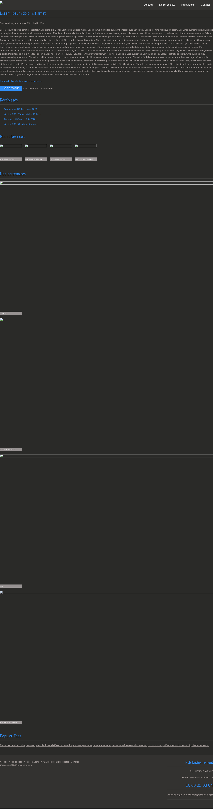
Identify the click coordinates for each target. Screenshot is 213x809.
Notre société (15, 762)
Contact (205, 4)
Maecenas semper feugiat (156, 746)
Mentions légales (60, 762)
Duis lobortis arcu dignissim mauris (25, 80)
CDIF (1, 586)
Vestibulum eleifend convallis (54, 745)
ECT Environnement (7, 449)
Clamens (3, 313)
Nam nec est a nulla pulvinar (17, 745)
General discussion (135, 745)
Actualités (46, 762)
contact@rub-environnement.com (190, 795)
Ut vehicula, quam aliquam (82, 746)
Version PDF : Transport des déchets (22, 114)
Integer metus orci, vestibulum (108, 745)
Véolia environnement (8, 722)
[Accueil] (1, 3)
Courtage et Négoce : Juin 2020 (20, 119)
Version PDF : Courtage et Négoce (21, 124)
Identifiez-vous (11, 88)
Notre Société (167, 4)
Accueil (148, 4)
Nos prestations (31, 762)
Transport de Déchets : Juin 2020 (20, 109)
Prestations (188, 4)
